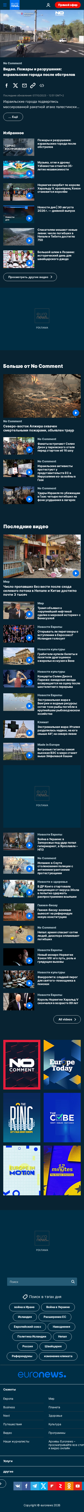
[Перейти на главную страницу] (15, 5)
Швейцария (53, 1346)
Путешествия (12, 1424)
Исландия (25, 1316)
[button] (30, 277)
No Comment (12, 421)
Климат (43, 722)
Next (6, 1415)
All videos (65, 1019)
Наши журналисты (16, 1441)
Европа (8, 1398)
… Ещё (13, 116)
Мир (6, 581)
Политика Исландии (31, 1336)
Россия (27, 1346)
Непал (62, 1336)
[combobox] (42, 1282)
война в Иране (24, 1307)
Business (9, 1407)
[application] (42, 33)
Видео (7, 1432)
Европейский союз (27, 1326)
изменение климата (58, 1356)
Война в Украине (58, 1307)
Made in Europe (49, 744)
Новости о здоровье (53, 881)
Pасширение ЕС (55, 1316)
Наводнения (61, 1326)
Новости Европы (50, 626)
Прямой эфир (67, 5)
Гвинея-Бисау (47, 905)
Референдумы (22, 1356)
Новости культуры (51, 649)
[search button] (73, 1282)
